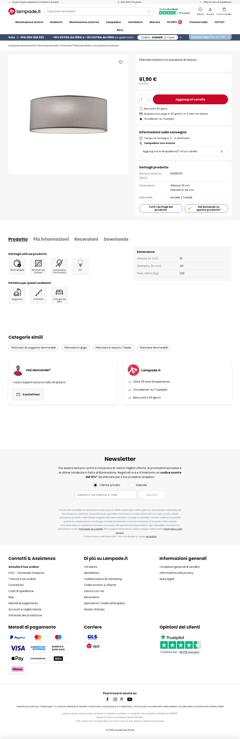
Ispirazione (91, 603)
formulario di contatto (91, 528)
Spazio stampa (94, 609)
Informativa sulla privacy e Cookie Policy (111, 706)
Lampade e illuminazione (22, 45)
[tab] (18, 239)
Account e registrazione (24, 609)
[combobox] (99, 11)
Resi (11, 597)
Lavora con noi (94, 591)
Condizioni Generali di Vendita (71, 706)
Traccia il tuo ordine (22, 579)
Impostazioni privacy (28, 706)
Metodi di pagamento (23, 603)
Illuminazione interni (48, 45)
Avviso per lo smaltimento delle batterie (156, 706)
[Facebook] (110, 699)
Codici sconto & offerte (100, 585)
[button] (120, 62)
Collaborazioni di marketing (103, 579)
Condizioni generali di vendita (179, 567)
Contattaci (16, 585)
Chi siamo (90, 567)
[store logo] (24, 11)
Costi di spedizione (21, 591)
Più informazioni (51, 239)
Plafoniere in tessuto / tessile (113, 347)
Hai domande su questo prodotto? (209, 208)
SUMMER (157, 37)
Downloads (116, 239)
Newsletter (91, 573)
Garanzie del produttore (25, 615)
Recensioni (86, 239)
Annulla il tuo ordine (23, 567)
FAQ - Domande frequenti (26, 573)
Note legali (167, 579)
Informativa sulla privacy (177, 573)
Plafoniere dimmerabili (154, 347)
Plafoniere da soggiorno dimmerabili (33, 347)
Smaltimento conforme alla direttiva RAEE (201, 706)
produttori (151, 536)
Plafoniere (66, 45)
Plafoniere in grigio (75, 347)
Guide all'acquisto (113, 603)
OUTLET (220, 22)
